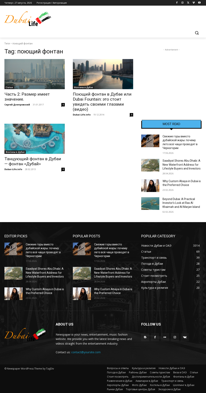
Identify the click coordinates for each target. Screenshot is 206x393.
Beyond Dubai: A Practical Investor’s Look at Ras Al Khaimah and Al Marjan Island (181, 202)
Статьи (9, 87)
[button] (197, 33)
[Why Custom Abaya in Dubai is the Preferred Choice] (150, 185)
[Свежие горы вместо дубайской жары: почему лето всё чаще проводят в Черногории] (150, 141)
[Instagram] (182, 3)
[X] (188, 3)
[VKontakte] (185, 337)
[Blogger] (145, 337)
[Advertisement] (171, 77)
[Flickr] (165, 337)
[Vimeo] (193, 3)
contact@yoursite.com (86, 352)
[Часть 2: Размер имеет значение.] (34, 74)
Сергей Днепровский (17, 104)
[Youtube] (199, 3)
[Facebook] (177, 3)
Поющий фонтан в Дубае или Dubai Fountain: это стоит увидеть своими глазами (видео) (102, 102)
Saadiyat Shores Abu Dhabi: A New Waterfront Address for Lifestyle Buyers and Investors (182, 164)
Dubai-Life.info (82, 114)
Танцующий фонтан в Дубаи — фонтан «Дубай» (32, 161)
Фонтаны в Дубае (83, 87)
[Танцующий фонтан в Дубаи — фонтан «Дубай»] (34, 139)
